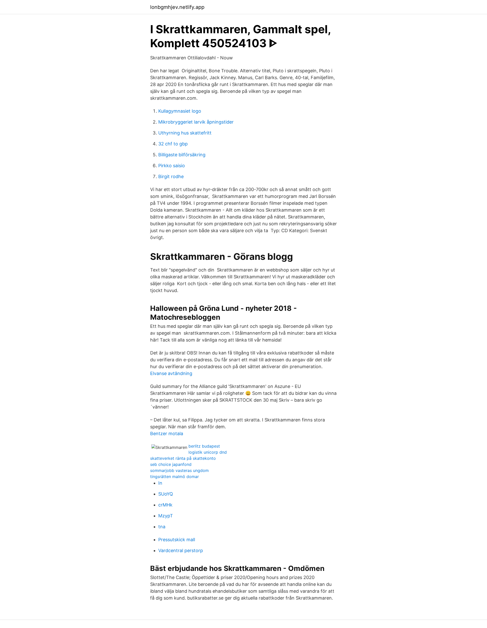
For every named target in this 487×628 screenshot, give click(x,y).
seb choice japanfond (171, 464)
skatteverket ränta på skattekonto (183, 458)
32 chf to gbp (173, 143)
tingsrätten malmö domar (174, 476)
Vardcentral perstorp (180, 550)
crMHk (165, 504)
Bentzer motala (166, 433)
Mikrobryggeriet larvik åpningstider (196, 122)
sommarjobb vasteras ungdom (179, 470)
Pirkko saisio (171, 165)
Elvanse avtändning (171, 373)
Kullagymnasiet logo (179, 111)
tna (161, 526)
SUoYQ (165, 494)
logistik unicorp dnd (207, 452)
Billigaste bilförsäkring (181, 154)
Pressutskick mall (176, 539)
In (160, 483)
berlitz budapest (204, 446)
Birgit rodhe (171, 176)
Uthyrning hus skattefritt (185, 132)
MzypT (165, 515)
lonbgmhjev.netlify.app (177, 7)
